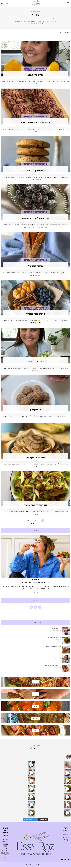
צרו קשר (65, 842)
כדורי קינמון (35, 409)
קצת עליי (65, 840)
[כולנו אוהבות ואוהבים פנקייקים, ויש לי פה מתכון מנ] (67, 788)
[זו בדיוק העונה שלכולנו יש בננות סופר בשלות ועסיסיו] (31, 788)
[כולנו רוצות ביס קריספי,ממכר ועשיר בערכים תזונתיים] (31, 764)
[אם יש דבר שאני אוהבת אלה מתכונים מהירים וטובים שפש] (67, 796)
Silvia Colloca (5, 849)
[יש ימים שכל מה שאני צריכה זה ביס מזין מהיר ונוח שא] (67, 773)
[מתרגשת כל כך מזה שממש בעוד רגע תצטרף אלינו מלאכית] (67, 804)
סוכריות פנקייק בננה (35, 457)
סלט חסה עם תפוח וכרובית (35, 505)
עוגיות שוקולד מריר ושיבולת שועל (35, 122)
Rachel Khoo (5, 845)
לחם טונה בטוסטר (35, 361)
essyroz (37, 748)
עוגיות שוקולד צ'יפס (36, 170)
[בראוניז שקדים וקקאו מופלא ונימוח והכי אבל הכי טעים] (31, 804)
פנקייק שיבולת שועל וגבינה (54, 637)
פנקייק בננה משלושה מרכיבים (53, 647)
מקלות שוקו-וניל (35, 265)
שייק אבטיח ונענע (56, 628)
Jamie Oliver (5, 858)
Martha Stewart (5, 840)
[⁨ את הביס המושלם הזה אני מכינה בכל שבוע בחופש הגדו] (31, 781)
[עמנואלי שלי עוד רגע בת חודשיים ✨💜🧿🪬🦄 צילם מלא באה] (67, 764)
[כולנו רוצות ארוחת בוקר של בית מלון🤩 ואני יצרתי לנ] (31, 812)
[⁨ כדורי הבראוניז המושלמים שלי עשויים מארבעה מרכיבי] (67, 812)
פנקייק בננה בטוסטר (35, 313)
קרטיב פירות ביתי (35, 74)
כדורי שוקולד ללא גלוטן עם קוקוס (35, 218)
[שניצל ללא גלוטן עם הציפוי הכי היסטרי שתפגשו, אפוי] (31, 796)
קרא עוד (35, 592)
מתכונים (65, 837)
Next (34, 523)
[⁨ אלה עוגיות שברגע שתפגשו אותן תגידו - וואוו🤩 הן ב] (31, 773)
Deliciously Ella (5, 854)
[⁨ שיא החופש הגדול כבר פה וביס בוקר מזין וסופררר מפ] (67, 781)
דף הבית (67, 32)
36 (28, 521)
